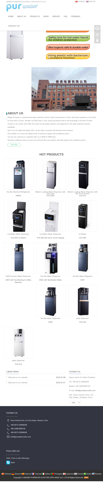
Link (73, 402)
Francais (38, 474)
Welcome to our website (17, 377)
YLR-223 (82, 322)
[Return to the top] (97, 41)
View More (14, 145)
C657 (82, 280)
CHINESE (81, 1)
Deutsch (17, 474)
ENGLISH (91, 1)
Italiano (48, 474)
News (46, 16)
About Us (21, 16)
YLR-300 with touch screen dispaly (50, 238)
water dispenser (82, 318)
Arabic (89, 474)
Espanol (27, 474)
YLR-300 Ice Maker (18, 238)
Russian (98, 474)
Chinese (7, 474)
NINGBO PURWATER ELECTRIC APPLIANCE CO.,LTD (45, 477)
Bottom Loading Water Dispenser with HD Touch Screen (82, 193)
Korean (80, 474)
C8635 (18, 196)
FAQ (65, 16)
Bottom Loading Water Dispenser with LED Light (50, 193)
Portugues (58, 474)
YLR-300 (82, 238)
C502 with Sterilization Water (50, 280)
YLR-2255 (50, 196)
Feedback (75, 16)
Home (10, 16)
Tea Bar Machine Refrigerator (18, 192)
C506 (50, 322)
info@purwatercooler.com (85, 390)
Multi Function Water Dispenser (18, 276)
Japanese (70, 474)
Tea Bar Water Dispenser (50, 276)
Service (56, 16)
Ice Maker (82, 234)
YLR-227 (82, 196)
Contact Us (13, 26)
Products (35, 16)
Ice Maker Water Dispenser (18, 234)
